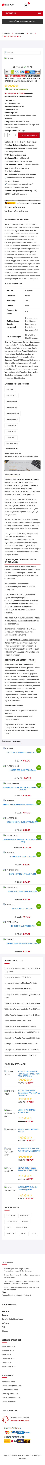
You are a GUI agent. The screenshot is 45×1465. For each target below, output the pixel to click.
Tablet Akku (6, 1354)
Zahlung (5, 1315)
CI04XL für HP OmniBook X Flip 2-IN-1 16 (23, 753)
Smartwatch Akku (8, 1346)
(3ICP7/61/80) (12, 443)
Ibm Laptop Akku (8, 1382)
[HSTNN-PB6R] (10, 1093)
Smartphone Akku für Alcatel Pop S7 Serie (21, 1044)
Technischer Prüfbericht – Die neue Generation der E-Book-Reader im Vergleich (21, 1282)
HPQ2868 (16, 104)
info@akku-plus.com (20, 1421)
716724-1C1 (11, 437)
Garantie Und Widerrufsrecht (12, 1319)
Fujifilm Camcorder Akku (11, 1398)
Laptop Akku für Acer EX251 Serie (17, 977)
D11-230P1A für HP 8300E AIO (22, 926)
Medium (12, 1295)
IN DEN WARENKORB (29, 135)
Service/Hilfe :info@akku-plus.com (22, 21)
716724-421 (11, 431)
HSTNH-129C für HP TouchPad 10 (22, 874)
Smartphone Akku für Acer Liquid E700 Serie (22, 1038)
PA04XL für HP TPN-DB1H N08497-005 (22, 943)
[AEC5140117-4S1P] (10, 1113)
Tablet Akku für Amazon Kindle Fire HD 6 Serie (22, 1015)
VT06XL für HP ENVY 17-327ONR (23, 857)
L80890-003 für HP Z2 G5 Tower (23, 770)
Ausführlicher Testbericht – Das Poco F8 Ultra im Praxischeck (21, 1289)
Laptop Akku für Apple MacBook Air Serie (20, 983)
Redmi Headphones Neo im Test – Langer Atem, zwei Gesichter (22, 1276)
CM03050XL (11, 395)
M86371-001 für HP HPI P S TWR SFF (22, 891)
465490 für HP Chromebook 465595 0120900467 (22, 805)
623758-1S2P (11, 1222)
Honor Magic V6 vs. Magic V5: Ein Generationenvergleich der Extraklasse (18, 1270)
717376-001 (11, 425)
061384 (25, 1222)
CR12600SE (25, 1216)
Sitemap (5, 1331)
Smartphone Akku (9, 1366)
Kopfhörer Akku (8, 1350)
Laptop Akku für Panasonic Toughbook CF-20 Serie (22, 996)
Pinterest (27, 1295)
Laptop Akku (20, 33)
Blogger (5, 1295)
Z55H (34, 1234)
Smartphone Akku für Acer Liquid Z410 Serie (22, 1032)
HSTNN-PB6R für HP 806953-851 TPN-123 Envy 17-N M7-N (29, 1093)
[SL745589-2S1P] (10, 1152)
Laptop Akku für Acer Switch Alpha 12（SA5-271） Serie (22, 970)
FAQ (3, 1327)
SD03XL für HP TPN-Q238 (22, 909)
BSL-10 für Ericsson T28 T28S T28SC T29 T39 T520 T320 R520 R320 (29, 1073)
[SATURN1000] (10, 1189)
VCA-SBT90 (11, 1234)
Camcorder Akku (8, 1358)
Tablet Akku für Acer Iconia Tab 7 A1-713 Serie (22, 1009)
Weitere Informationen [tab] (16, 211)
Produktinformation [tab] (14, 207)
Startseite (6, 33)
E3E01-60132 (21, 1228)
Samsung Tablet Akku (10, 1394)
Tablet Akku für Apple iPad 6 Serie (17, 1021)
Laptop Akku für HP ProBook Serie (17, 989)
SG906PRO (10, 1216)
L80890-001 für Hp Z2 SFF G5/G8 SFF (22, 822)
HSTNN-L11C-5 (12, 413)
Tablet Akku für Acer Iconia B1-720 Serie (20, 1027)
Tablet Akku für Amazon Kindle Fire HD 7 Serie (22, 1003)
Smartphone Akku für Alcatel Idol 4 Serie (20, 1055)
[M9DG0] (10, 1130)
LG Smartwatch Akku (10, 1390)
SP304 (24, 1234)
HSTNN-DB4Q (12, 407)
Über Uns (5, 1311)
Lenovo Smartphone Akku (11, 1386)
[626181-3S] (10, 1170)
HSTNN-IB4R (11, 401)
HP (31, 33)
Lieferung (5, 1323)
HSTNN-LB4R (12, 419)
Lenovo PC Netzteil (9, 1402)
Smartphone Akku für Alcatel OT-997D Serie (21, 1050)
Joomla (19, 1295)
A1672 (8, 1228)
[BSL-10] (10, 1073)
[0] (26, 5)
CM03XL (9, 389)
